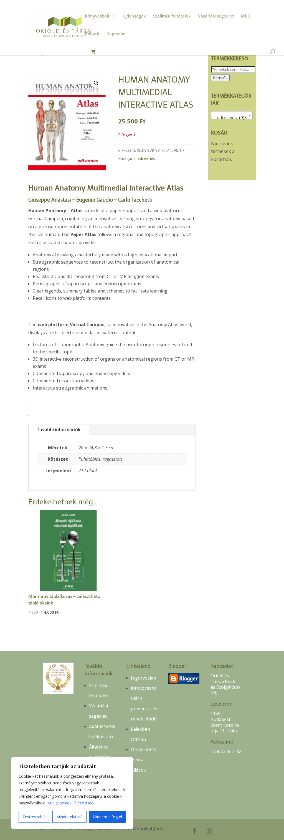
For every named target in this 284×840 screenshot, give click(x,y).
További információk (58, 430)
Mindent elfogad (107, 816)
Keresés (220, 77)
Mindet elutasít (69, 816)
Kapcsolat (116, 34)
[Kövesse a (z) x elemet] (209, 831)
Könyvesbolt (97, 16)
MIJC (245, 16)
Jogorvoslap (143, 678)
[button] (96, 83)
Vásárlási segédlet (216, 16)
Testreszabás (34, 816)
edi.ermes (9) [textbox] (230, 118)
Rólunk (92, 34)
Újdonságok (134, 16)
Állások (138, 770)
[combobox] (232, 115)
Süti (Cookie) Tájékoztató (71, 803)
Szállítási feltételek (172, 16)
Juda (158, 829)
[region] (72, 793)
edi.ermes (146, 158)
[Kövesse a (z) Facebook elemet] (194, 831)
